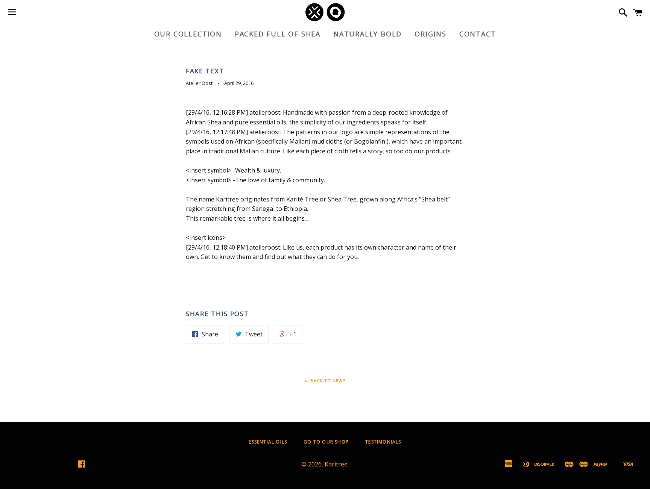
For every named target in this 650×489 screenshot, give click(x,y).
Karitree (336, 464)
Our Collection (188, 33)
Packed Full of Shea (277, 33)
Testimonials (383, 442)
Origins (430, 33)
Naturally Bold (367, 33)
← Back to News (324, 380)
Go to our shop (326, 442)
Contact (477, 33)
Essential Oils (268, 442)
